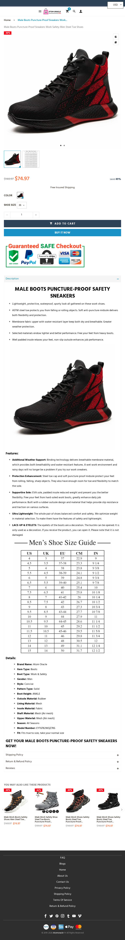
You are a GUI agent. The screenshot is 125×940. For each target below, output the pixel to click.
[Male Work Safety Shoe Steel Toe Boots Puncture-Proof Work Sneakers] (47, 801)
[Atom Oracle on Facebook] (45, 917)
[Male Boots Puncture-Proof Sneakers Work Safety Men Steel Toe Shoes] (62, 90)
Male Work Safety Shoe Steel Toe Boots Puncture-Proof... (46, 819)
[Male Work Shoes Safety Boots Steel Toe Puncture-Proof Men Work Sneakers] (109, 801)
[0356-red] (20, 195)
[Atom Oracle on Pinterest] (57, 917)
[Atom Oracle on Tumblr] (68, 917)
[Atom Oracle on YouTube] (74, 917)
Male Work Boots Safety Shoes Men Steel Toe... (15, 818)
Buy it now (62, 233)
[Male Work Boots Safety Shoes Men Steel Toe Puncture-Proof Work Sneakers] (16, 801)
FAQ (62, 858)
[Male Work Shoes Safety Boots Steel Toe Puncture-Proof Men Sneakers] (78, 801)
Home (62, 870)
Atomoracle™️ (59, 933)
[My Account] (80, 11)
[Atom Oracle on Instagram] (62, 917)
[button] (7, 215)
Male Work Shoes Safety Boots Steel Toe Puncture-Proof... (77, 819)
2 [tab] (64, 145)
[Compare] (116, 36)
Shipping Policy (14, 755)
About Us (62, 876)
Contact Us (62, 882)
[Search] (74, 11)
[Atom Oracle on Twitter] (51, 917)
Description (12, 278)
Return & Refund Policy (19, 761)
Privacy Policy (62, 888)
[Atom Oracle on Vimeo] (79, 917)
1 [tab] (60, 145)
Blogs (62, 864)
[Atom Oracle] (52, 11)
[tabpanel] (62, 90)
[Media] (116, 42)
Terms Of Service (62, 900)
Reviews (10, 768)
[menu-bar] (39, 11)
